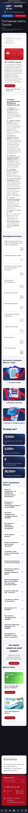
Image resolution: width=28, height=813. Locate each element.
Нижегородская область (18, 12)
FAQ (19, 38)
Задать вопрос (14, 663)
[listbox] (14, 781)
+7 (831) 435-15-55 (11, 787)
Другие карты (9, 42)
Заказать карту (10, 85)
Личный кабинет (8, 15)
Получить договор (20, 15)
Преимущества (10, 38)
